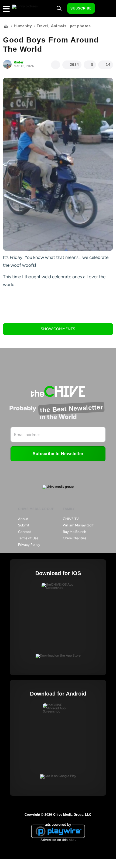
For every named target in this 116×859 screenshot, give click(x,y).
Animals (58, 26)
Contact (24, 532)
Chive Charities (74, 538)
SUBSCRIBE (81, 8)
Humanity (23, 26)
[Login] (104, 8)
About (23, 519)
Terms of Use (28, 538)
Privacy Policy (29, 545)
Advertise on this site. (58, 840)
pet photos (80, 26)
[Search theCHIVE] (59, 8)
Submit (23, 525)
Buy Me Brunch (74, 532)
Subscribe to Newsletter (58, 453)
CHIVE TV (71, 519)
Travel (42, 26)
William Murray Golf (78, 525)
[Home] (6, 26)
